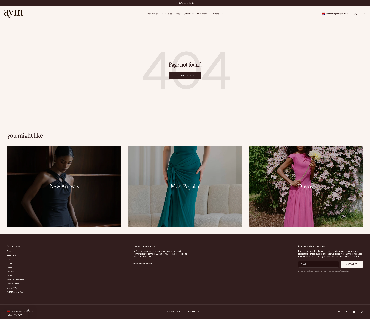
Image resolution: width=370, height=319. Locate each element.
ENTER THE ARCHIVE (213, 187)
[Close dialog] (237, 128)
